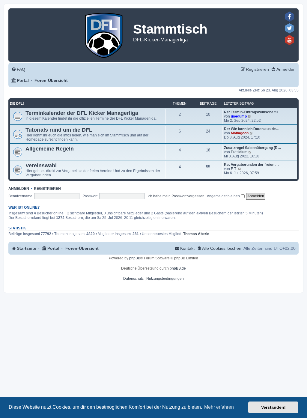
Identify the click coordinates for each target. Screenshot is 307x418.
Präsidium (239, 152)
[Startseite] (104, 34)
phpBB (134, 258)
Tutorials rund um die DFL (58, 130)
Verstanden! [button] (273, 407)
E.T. (234, 169)
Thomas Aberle (196, 234)
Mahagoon (240, 133)
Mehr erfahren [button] (219, 407)
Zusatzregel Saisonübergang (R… (252, 148)
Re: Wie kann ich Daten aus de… (251, 129)
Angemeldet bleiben (224, 196)
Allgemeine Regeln (49, 149)
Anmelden (18, 188)
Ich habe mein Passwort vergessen (176, 196)
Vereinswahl (41, 166)
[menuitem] (18, 69)
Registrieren (47, 188)
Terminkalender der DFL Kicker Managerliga (81, 113)
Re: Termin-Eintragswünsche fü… (252, 112)
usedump (239, 116)
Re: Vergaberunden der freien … (251, 165)
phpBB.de (178, 268)
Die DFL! (17, 103)
